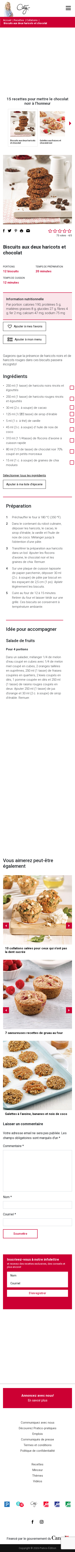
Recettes (19, 20)
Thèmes (37, 1475)
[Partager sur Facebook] (4, 230)
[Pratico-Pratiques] (7, 1504)
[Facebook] (32, 1522)
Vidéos (37, 1481)
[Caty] (34, 1504)
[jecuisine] (46, 1504)
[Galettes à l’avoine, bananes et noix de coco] (37, 1075)
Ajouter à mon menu (28, 339)
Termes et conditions (38, 1445)
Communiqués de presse (37, 1439)
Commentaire (13, 1146)
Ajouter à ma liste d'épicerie (24, 484)
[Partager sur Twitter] (10, 230)
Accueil (7, 20)
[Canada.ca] (60, 1537)
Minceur (37, 1470)
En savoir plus (37, 1398)
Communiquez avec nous (37, 1422)
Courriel (9, 1214)
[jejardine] (68, 1504)
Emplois (37, 1434)
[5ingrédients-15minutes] (20, 1504)
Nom (7, 1197)
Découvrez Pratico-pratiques (37, 1428)
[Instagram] (41, 1522)
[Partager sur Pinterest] (16, 230)
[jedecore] (57, 1504)
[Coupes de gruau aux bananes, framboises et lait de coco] (37, 994)
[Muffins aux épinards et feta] (37, 910)
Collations (32, 20)
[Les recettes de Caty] (9, 8)
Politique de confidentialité (37, 1451)
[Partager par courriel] (28, 230)
